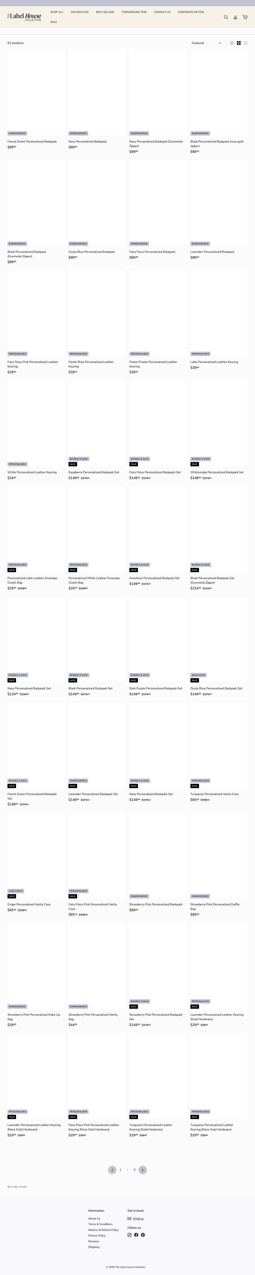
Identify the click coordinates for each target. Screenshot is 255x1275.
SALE (53, 22)
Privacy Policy (97, 1235)
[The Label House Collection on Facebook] (136, 1235)
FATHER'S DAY (80, 12)
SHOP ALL (56, 12)
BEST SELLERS (105, 12)
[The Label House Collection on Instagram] (129, 1235)
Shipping (93, 1247)
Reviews (93, 1241)
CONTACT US (162, 12)
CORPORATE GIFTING (191, 12)
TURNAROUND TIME (134, 12)
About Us (94, 1218)
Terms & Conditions (100, 1224)
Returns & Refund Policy (103, 1230)
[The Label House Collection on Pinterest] (143, 1235)
